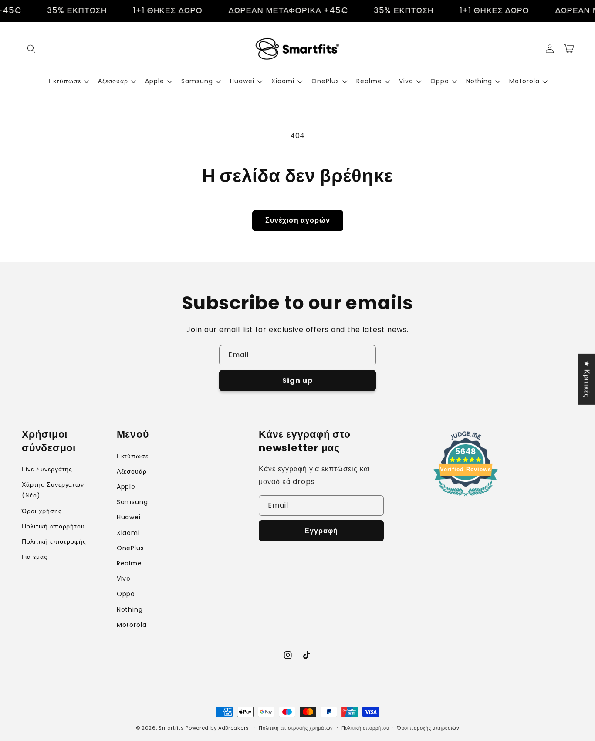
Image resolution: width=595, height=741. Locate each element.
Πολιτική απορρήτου (53, 526)
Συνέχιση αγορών (297, 220)
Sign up (297, 381)
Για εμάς (34, 556)
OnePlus (131, 548)
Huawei (129, 517)
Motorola (132, 624)
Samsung (133, 501)
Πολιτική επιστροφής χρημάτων (296, 727)
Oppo (126, 593)
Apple (126, 486)
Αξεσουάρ (132, 471)
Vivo (124, 578)
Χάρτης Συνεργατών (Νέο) (53, 490)
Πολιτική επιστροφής (54, 541)
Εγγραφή (321, 531)
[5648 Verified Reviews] (465, 498)
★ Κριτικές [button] (587, 378)
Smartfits (171, 727)
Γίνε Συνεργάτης (47, 469)
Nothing (130, 609)
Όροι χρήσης (42, 511)
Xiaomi (128, 532)
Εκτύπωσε (133, 456)
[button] (31, 48)
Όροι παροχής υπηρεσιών (428, 727)
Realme (129, 563)
